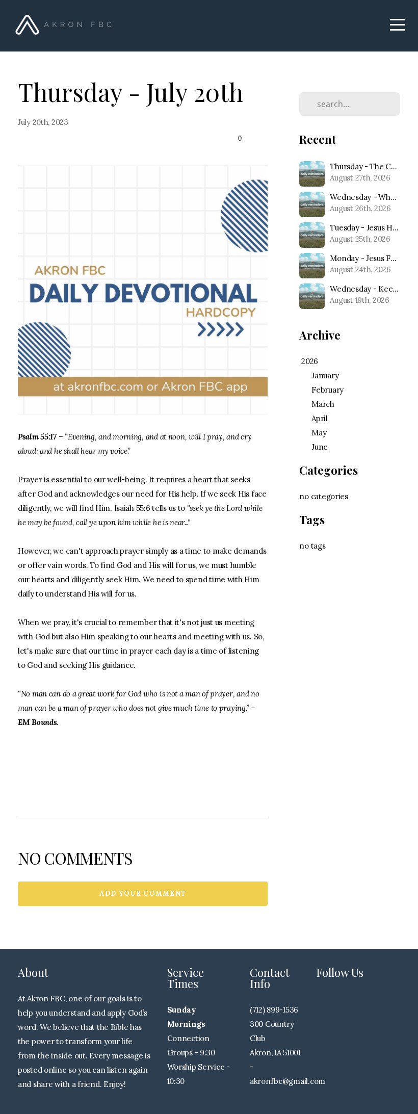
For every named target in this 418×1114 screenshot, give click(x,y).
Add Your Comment (143, 893)
